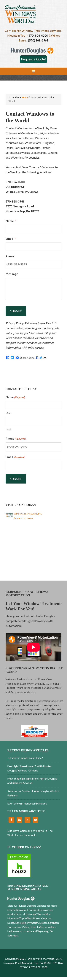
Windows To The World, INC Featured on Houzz (28, 516)
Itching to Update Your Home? (25, 757)
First (9, 413)
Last (8, 429)
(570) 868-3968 (38, 40)
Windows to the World (33, 16)
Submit (16, 311)
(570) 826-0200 (38, 35)
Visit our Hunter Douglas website (26, 905)
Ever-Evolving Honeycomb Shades (27, 803)
